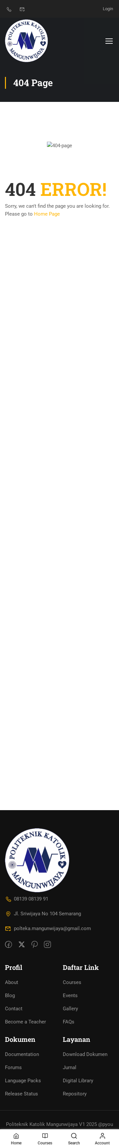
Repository (75, 1094)
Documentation (22, 1054)
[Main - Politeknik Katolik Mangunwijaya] (26, 40)
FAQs (68, 1022)
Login (108, 8)
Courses (72, 982)
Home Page (47, 214)
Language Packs (23, 1081)
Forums (13, 1067)
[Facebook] (8, 945)
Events (70, 995)
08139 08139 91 (31, 899)
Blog (10, 995)
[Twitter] (21, 945)
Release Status (21, 1094)
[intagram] (47, 945)
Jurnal (69, 1067)
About (11, 982)
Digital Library (78, 1081)
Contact (13, 1009)
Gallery (70, 1009)
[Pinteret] (34, 945)
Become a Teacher (25, 1022)
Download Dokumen (85, 1054)
